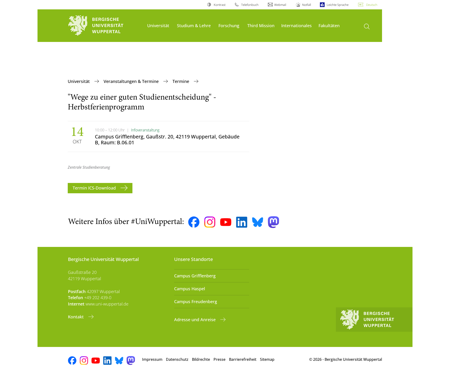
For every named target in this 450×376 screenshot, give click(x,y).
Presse (219, 359)
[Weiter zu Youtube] (225, 222)
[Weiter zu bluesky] (257, 222)
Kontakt (76, 317)
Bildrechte (201, 359)
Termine (181, 81)
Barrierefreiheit (242, 359)
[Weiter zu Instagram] (209, 222)
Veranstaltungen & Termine (132, 81)
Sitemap (267, 359)
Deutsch (371, 5)
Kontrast (219, 5)
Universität (158, 25)
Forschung (228, 25)
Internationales (296, 25)
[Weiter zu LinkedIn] (241, 222)
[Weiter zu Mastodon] (273, 222)
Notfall (306, 5)
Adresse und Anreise (195, 319)
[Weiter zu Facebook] (193, 222)
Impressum (152, 359)
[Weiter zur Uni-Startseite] (105, 25)
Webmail (280, 5)
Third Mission (260, 25)
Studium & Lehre (194, 25)
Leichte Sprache (338, 5)
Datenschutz (177, 359)
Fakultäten (329, 25)
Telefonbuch (250, 5)
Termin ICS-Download (95, 188)
